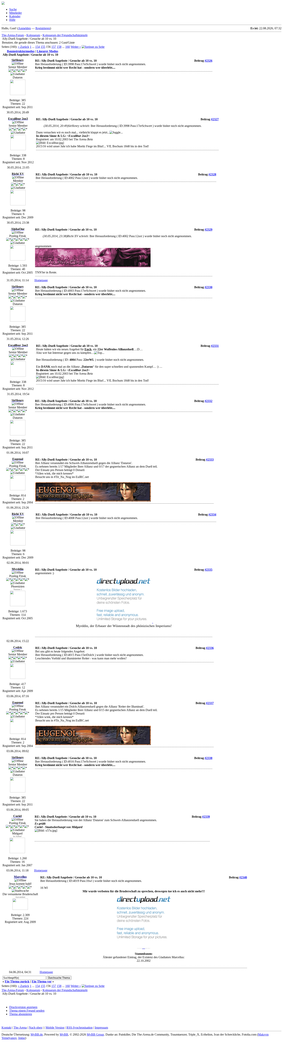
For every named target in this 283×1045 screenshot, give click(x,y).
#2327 (215, 119)
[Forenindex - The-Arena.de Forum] (3, 3)
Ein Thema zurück (17, 981)
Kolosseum (33, 35)
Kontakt (6, 1027)
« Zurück (23, 46)
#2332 (208, 401)
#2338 (208, 758)
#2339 (206, 816)
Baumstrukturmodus (20, 51)
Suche (13, 9)
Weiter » (76, 46)
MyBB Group (95, 1034)
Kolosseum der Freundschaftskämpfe (65, 35)
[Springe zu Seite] (93, 46)
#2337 (210, 703)
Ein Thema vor (42, 981)
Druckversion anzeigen (23, 1007)
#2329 (208, 229)
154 (37, 46)
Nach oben (35, 1027)
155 (43, 46)
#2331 (215, 345)
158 (59, 46)
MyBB (64, 1034)
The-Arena (20, 1027)
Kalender (14, 16)
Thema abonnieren (20, 1014)
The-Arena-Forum (13, 35)
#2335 (208, 569)
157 (53, 46)
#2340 (243, 877)
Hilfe (12, 19)
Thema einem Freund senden (26, 1010)
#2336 (210, 648)
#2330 (208, 287)
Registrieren (42, 28)
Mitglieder (15, 12)
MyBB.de (37, 1034)
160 (67, 46)
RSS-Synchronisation (79, 1027)
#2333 (210, 459)
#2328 (212, 174)
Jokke (21, 1038)
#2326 (208, 60)
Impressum (101, 1027)
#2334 (212, 514)
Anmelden (24, 28)
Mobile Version (55, 1027)
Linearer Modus (47, 51)
